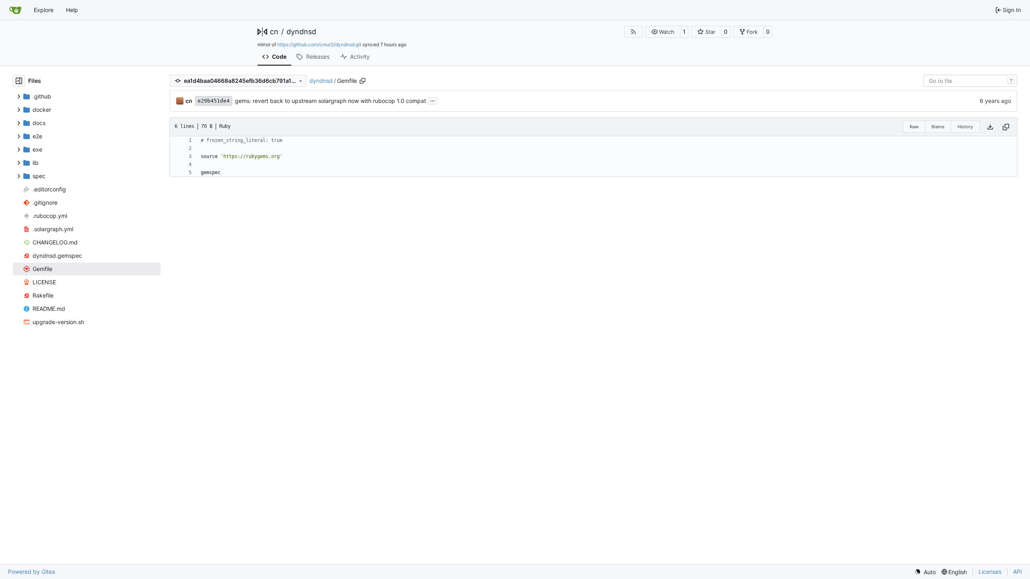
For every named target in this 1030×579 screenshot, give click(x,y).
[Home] (15, 10)
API (1017, 571)
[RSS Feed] (633, 32)
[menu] (925, 572)
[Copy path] (362, 81)
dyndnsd (301, 32)
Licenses (989, 571)
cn (274, 32)
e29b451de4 (214, 101)
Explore (44, 9)
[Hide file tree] (19, 81)
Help (72, 9)
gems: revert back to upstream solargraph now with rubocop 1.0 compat (330, 100)
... (432, 100)
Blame (937, 126)
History (965, 126)
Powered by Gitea (31, 571)
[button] (662, 32)
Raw (914, 126)
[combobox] (970, 81)
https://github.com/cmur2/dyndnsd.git (319, 44)
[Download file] (990, 126)
